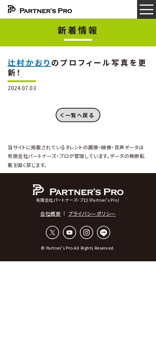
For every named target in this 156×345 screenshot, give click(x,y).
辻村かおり (29, 62)
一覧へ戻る (79, 115)
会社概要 (50, 213)
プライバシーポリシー (92, 213)
